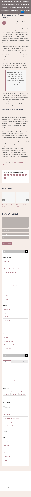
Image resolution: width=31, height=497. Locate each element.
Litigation (6, 397)
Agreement (6, 391)
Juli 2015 (6, 299)
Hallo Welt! (6, 261)
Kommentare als (9, 345)
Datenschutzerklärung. (15, 12)
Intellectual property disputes (10, 276)
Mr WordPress (7, 286)
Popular (7, 362)
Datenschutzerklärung (22, 487)
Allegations (13, 391)
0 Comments (11, 208)
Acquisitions (7, 309)
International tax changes (10, 380)
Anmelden (6, 337)
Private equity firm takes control (11, 268)
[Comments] (24, 361)
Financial (15, 162)
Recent (15, 362)
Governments (7, 320)
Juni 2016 (6, 295)
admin (4, 162)
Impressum (15, 487)
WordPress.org (7, 348)
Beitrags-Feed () (8, 341)
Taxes (24, 162)
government (6, 394)
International (20, 162)
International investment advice (11, 373)
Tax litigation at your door (10, 272)
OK (22, 12)
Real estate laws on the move (11, 265)
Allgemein (6, 313)
